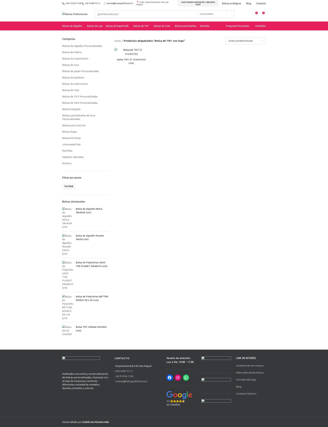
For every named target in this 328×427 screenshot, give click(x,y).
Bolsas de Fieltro (72, 52)
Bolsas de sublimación (75, 83)
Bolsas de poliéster (73, 77)
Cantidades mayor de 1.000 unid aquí (198, 3)
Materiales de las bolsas (250, 372)
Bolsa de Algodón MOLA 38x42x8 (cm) (89, 210)
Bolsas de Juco (70, 64)
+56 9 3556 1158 (73, 3)
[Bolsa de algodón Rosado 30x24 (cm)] (67, 244)
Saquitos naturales (73, 156)
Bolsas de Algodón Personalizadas (82, 45)
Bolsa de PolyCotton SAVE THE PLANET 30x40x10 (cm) (91, 264)
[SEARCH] (230, 14)
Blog (238, 386)
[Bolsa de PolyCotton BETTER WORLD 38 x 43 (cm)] (67, 307)
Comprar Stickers (246, 393)
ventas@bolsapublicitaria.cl (120, 3)
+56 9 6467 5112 (123, 371)
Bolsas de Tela (70, 90)
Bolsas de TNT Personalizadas (80, 96)
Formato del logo (246, 379)
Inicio (117, 40)
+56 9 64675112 (92, 3)
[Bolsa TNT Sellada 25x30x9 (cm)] (67, 330)
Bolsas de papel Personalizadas (80, 71)
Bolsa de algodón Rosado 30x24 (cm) (90, 237)
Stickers (67, 163)
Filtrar (69, 186)
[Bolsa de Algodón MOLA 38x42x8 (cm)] (67, 218)
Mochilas (67, 150)
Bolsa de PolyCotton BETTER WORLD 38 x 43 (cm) (92, 298)
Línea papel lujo (71, 144)
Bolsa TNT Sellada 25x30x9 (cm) (91, 328)
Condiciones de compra (249, 365)
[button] (181, 398)
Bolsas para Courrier (74, 125)
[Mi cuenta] (243, 14)
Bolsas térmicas (71, 138)
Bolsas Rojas (69, 131)
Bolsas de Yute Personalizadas (80, 102)
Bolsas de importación (75, 58)
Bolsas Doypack (71, 109)
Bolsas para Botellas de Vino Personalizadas (78, 117)
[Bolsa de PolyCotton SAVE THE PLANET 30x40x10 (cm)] (67, 275)
